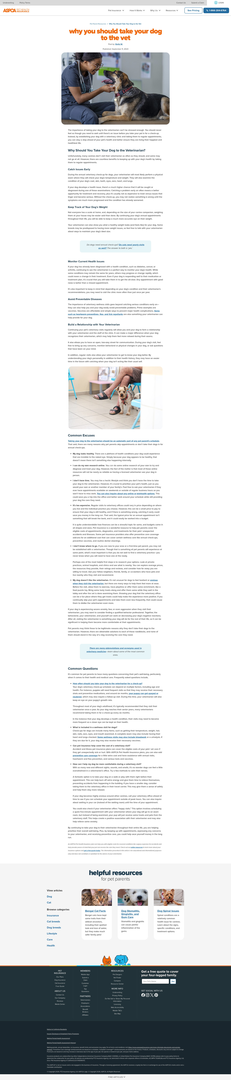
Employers (85, 1003)
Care (50, 939)
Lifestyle (52, 933)
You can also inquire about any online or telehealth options (126, 493)
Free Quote (60, 986)
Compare (117, 981)
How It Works (136, 10)
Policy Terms (25, 3)
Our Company (60, 998)
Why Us (154, 10)
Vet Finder (117, 978)
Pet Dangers (117, 974)
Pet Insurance (114, 10)
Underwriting (8, 3)
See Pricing (193, 10)
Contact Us (181, 3)
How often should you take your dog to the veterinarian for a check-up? (107, 683)
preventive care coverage (85, 755)
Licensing (117, 1004)
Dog (49, 896)
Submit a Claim (197, 3)
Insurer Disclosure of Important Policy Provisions (63, 1034)
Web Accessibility (117, 1007)
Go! (173, 981)
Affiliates (85, 1015)
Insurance (53, 915)
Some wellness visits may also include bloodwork (121, 737)
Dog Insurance (60, 980)
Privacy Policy (117, 996)
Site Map (117, 1014)
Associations (85, 1006)
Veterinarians (85, 1000)
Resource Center (117, 984)
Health (51, 945)
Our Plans (60, 977)
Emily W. (119, 44)
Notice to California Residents (57, 1029)
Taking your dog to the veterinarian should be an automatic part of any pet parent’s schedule (113, 441)
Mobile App (85, 974)
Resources (171, 10)
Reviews (60, 1001)
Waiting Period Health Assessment (58, 1038)
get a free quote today (92, 851)
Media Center (60, 1004)
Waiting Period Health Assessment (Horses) (61, 1043)
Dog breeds (54, 927)
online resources (137, 847)
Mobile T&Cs (117, 1011)
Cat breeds (53, 921)
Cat (49, 902)
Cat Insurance (60, 983)
